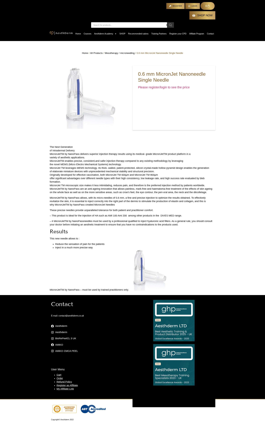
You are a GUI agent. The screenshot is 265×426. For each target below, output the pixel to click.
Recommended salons (138, 33)
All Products (96, 53)
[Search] (170, 25)
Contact (210, 33)
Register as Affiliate (67, 385)
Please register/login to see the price (164, 87)
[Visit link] (174, 320)
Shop (122, 33)
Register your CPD (177, 33)
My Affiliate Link (65, 388)
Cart (59, 375)
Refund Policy (64, 381)
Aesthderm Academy (103, 33)
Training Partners (159, 33)
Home (78, 33)
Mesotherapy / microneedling (120, 53)
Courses (87, 33)
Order (60, 378)
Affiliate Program (196, 33)
